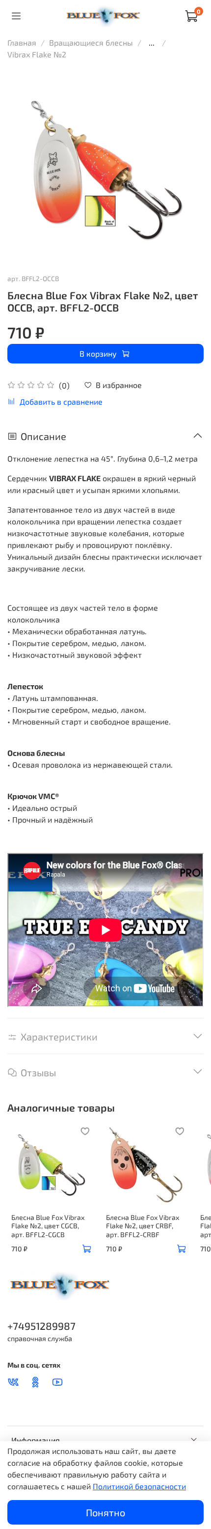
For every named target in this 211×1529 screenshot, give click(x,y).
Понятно (105, 1512)
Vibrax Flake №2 (36, 54)
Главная (21, 42)
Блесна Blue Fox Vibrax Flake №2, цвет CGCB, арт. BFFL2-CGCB (47, 1225)
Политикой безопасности (139, 1486)
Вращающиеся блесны (91, 42)
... (152, 42)
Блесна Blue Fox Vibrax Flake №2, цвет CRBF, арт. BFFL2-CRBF (142, 1225)
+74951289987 (41, 1326)
